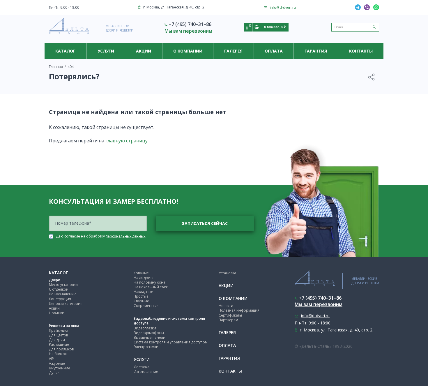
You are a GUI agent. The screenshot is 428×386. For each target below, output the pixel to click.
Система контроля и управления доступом (171, 342)
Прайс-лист (58, 330)
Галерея (233, 51)
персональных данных (125, 235)
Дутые (54, 372)
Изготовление (146, 371)
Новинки (56, 312)
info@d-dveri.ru (283, 7)
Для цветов (58, 335)
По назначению (63, 293)
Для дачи (57, 339)
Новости (226, 305)
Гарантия (316, 51)
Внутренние (59, 368)
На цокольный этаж (151, 286)
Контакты (361, 51)
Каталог (65, 51)
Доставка (141, 366)
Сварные (141, 300)
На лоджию (143, 277)
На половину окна (149, 282)
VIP (51, 358)
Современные (146, 305)
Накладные (143, 291)
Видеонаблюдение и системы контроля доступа (169, 321)
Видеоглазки (145, 328)
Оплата (274, 51)
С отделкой (58, 289)
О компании (187, 51)
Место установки (63, 284)
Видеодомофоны (149, 332)
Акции (143, 51)
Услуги (106, 51)
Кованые (141, 272)
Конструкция (60, 298)
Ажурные (57, 363)
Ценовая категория (65, 303)
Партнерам (228, 319)
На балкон (58, 353)
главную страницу (126, 140)
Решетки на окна (64, 325)
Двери (54, 279)
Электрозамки (146, 346)
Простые (141, 296)
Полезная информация (239, 310)
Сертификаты (230, 315)
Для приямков (61, 349)
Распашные (59, 344)
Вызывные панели (149, 337)
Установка (227, 272)
